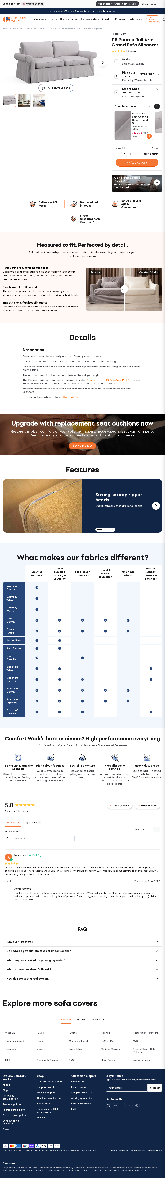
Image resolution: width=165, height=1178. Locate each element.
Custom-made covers (50, 1081)
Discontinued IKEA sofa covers (47, 1110)
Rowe (40, 1041)
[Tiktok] (130, 1105)
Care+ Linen (14, 640)
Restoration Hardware (145, 1032)
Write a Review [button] (149, 805)
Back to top (154, 1150)
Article (40, 1032)
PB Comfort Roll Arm (119, 380)
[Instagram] (108, 1105)
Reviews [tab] (11, 822)
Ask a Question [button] (121, 805)
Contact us (78, 1081)
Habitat (105, 1032)
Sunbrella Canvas (12, 690)
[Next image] (103, 62)
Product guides (12, 1104)
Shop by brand (45, 1087)
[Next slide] (156, 506)
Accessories (44, 1103)
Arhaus (73, 1032)
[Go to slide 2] (24, 100)
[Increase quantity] (130, 153)
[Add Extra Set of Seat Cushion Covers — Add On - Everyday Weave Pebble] (149, 136)
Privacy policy (138, 1150)
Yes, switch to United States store (117, 3)
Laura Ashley (76, 1049)
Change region (149, 4)
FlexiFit (41, 1117)
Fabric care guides (14, 1109)
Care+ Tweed (10, 631)
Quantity (121, 148)
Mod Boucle (14, 648)
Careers (7, 1129)
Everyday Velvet (11, 599)
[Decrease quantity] (118, 153)
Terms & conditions (118, 1150)
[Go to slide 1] (9, 100)
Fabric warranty (81, 1103)
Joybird (41, 1049)
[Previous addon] (150, 106)
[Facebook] (123, 1105)
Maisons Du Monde (47, 1060)
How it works (78, 1087)
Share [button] (12, 881)
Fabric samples (46, 1092)
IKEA (7, 1060)
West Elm (10, 1032)
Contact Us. (70, 397)
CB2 (135, 1041)
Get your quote (82, 445)
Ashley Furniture (141, 1060)
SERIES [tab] (81, 1019)
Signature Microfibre (12, 679)
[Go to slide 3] (39, 100)
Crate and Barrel (78, 1041)
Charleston (93, 380)
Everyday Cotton (11, 588)
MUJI (72, 1060)
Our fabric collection (49, 1098)
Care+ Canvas (10, 620)
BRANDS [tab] (66, 1019)
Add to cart (139, 162)
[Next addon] (157, 106)
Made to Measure (110, 1049)
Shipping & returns (82, 1092)
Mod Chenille (11, 658)
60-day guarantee (82, 1098)
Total (155, 148)
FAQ (73, 1109)
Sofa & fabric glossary (11, 1122)
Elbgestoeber (108, 1060)
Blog (5, 1090)
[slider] (124, 289)
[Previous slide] (9, 506)
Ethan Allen (11, 1049)
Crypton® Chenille (12, 712)
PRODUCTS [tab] (97, 1019)
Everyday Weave (11, 609)
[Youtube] (137, 1105)
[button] (137, 61)
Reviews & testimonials (10, 1097)
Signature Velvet (12, 669)
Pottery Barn (108, 1041)
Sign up (155, 1087)
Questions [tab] (31, 822)
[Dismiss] (160, 4)
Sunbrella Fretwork (12, 701)
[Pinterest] (115, 1105)
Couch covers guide (14, 1115)
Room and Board (14, 1041)
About (6, 1085)
